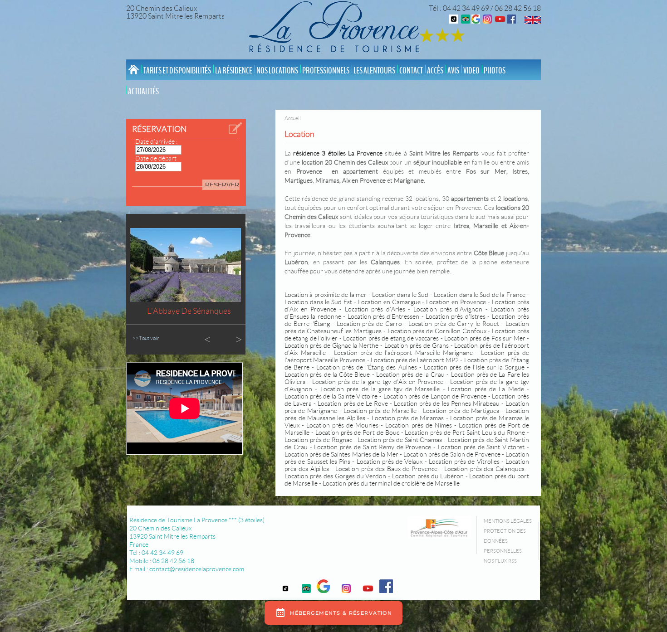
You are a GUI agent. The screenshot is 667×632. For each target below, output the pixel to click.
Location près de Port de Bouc (357, 432)
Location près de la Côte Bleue (327, 374)
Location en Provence (456, 302)
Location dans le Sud (400, 294)
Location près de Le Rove (353, 403)
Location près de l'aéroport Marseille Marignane (403, 352)
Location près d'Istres (456, 316)
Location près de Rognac (318, 439)
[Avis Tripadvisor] (465, 21)
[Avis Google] (475, 21)
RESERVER (222, 185)
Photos (494, 71)
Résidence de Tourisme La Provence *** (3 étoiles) (197, 520)
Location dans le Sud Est (318, 302)
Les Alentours (374, 71)
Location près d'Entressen (384, 316)
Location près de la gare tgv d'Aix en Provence (378, 381)
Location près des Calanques (484, 468)
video (471, 71)
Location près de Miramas (408, 418)
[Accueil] (336, 28)
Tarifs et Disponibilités (177, 71)
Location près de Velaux (390, 461)
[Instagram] (487, 21)
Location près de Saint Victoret (481, 447)
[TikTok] (453, 21)
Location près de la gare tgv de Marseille (380, 389)
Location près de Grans (416, 345)
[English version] (533, 21)
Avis (453, 71)
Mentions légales (508, 521)
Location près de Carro (369, 323)
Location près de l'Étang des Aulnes (366, 367)
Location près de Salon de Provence (451, 454)
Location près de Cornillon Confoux (436, 331)
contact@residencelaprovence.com (196, 569)
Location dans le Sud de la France (479, 294)
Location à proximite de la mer (325, 294)
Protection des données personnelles (505, 541)
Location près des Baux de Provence (386, 468)
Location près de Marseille (380, 410)
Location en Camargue (389, 302)
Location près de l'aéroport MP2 (415, 360)
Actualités (143, 91)
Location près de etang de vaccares (391, 338)
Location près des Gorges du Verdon (335, 476)
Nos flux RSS (500, 561)
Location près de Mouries (342, 425)
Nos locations (277, 71)
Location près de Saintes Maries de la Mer (341, 454)
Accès (435, 71)
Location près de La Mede (486, 389)
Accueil (292, 118)
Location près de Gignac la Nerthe (331, 345)
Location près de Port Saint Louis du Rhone (465, 432)
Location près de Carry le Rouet (453, 323)
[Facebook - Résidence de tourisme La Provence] (511, 21)
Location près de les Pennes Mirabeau (447, 403)
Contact (411, 71)
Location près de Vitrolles (464, 461)
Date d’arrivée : (156, 141)
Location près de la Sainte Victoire (331, 396)
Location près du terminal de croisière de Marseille (391, 483)
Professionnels (325, 71)
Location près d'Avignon (447, 309)
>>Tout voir (145, 338)
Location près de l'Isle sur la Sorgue (474, 367)
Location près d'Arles (375, 309)
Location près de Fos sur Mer (484, 338)
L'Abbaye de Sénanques (189, 311)
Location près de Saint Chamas (400, 439)
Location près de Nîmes (418, 425)
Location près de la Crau (410, 374)
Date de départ (156, 158)
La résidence (233, 71)
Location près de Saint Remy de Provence (372, 447)
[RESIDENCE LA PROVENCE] (500, 21)
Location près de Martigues (461, 410)
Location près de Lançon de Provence (434, 396)
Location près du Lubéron (428, 476)
